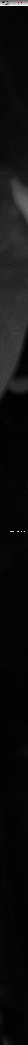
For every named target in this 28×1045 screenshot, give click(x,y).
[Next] (25, 528)
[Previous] (3, 528)
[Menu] (24, 3)
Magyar (12, 3)
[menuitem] (15, 3)
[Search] (15, 3)
